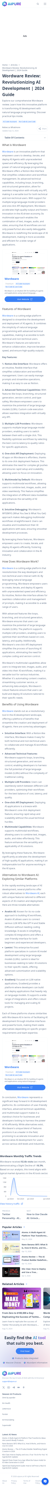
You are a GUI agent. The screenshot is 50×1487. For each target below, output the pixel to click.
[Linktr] (23, 1387)
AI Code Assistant (10, 121)
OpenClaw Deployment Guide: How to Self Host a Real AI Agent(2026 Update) (24, 1467)
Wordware (7, 151)
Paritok (5, 1414)
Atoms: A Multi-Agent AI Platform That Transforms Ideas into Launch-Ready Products (24, 1439)
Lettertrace (6, 1409)
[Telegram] (13, 1387)
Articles (14, 65)
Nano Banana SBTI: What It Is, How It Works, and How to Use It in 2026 (24, 1445)
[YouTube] (8, 1387)
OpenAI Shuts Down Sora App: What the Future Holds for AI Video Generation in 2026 (24, 1461)
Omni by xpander (8, 1398)
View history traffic (10, 1203)
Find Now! (25, 1351)
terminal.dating (8, 1420)
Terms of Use (26, 1482)
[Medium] (18, 1387)
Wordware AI (32, 893)
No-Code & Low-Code (27, 121)
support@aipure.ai (9, 1381)
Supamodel (6, 1425)
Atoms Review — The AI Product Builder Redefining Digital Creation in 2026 (24, 1450)
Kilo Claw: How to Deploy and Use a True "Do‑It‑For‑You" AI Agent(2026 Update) (25, 1456)
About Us (4, 1482)
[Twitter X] (3, 1387)
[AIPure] (11, 3)
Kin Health (6, 1403)
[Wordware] (25, 263)
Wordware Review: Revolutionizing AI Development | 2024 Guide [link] (19, 69)
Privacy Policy (14, 1482)
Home (5, 65)
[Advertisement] (25, 36)
